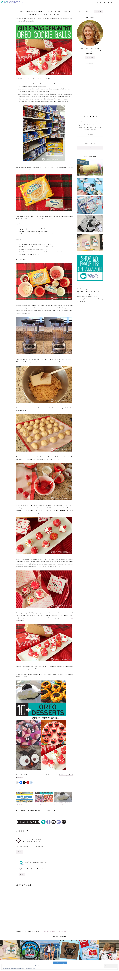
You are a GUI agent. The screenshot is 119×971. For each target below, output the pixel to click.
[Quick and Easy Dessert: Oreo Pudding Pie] (63, 797)
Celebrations (30, 14)
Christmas (38, 14)
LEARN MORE (90, 57)
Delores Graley (30, 839)
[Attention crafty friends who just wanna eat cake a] (89, 950)
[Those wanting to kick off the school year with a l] (10, 950)
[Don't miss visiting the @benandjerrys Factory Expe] (30, 950)
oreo (29, 812)
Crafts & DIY (47, 14)
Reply (19, 851)
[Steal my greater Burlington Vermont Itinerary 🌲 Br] (50, 950)
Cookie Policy (32, 968)
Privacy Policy (90, 151)
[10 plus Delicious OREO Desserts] (44, 797)
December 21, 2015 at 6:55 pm (34, 864)
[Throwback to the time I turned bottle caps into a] (69, 950)
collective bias (22, 812)
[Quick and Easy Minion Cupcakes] (24, 797)
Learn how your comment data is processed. (53, 931)
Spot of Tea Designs (35, 862)
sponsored (35, 812)
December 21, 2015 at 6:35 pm (31, 841)
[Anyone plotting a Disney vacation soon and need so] (109, 950)
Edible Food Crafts (58, 14)
